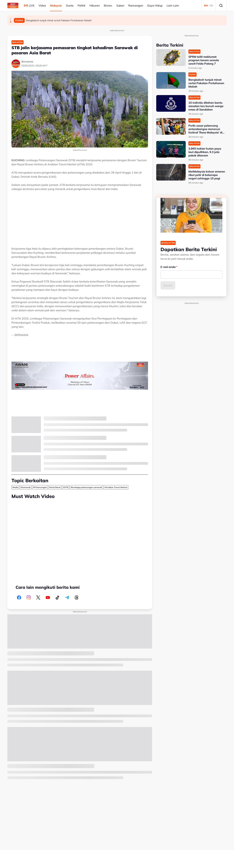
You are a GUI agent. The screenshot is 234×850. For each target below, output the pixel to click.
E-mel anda (168, 267)
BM (206, 5)
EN (211, 5)
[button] (10, 18)
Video (42, 5)
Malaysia (56, 5)
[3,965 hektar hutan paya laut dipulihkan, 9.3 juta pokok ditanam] (171, 149)
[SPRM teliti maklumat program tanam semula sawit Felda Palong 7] (171, 57)
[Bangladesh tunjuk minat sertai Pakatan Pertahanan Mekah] (171, 80)
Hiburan (94, 5)
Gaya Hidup (155, 5)
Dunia (69, 5)
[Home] (12, 5)
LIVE (31, 5)
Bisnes (108, 5)
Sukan (120, 5)
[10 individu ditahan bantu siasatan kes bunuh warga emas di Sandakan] (171, 103)
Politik (81, 5)
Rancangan (135, 5)
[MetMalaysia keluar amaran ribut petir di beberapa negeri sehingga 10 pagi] (171, 172)
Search (220, 5)
